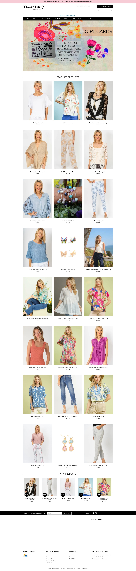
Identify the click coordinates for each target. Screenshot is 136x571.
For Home (57, 18)
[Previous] (25, 46)
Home (27, 18)
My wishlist (72, 558)
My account (72, 555)
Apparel (35, 18)
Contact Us (49, 562)
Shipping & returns (51, 560)
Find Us (48, 557)
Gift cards (88, 18)
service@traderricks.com (99, 558)
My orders (71, 557)
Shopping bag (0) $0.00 (105, 6)
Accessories (46, 18)
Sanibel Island (76, 18)
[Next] (110, 46)
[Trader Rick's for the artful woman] (34, 7)
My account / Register (83, 6)
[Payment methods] (25, 555)
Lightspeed (85, 568)
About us (48, 555)
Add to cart (37, 119)
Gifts (66, 18)
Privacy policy (49, 558)
